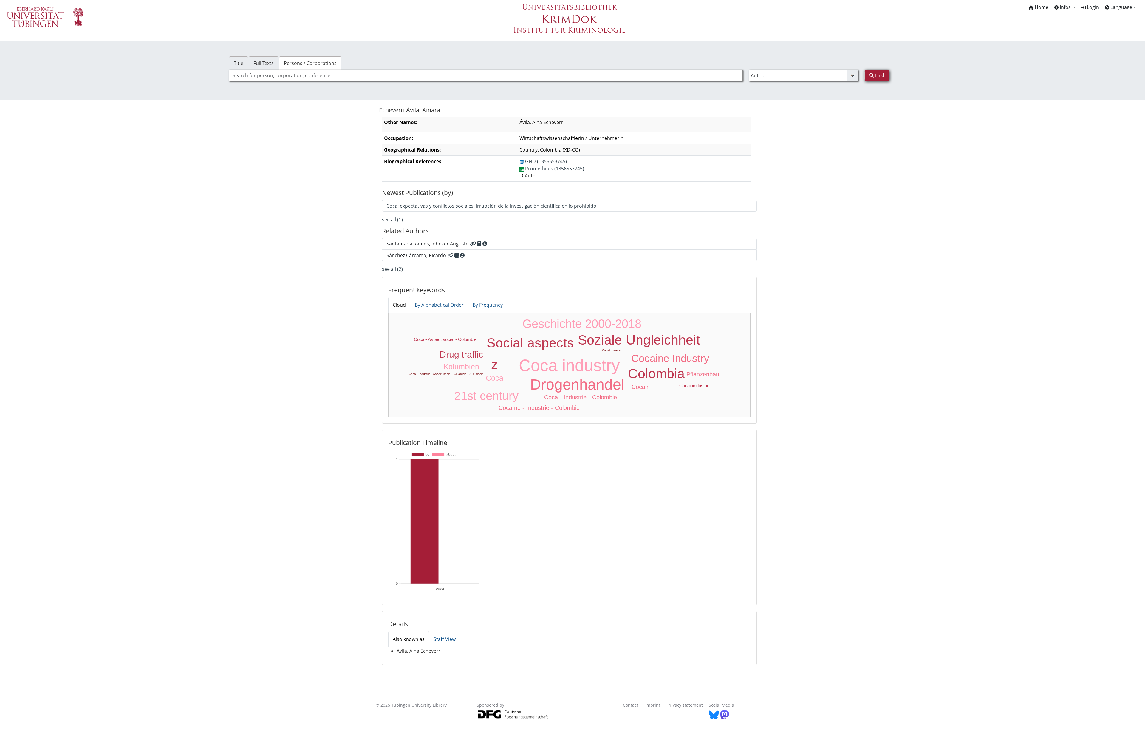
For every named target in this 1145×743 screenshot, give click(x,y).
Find (879, 75)
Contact (630, 705)
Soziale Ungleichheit (639, 339)
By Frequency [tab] (488, 305)
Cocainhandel (611, 350)
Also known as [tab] (409, 639)
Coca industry (569, 365)
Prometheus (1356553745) (554, 168)
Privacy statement (685, 705)
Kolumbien (461, 366)
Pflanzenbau (702, 374)
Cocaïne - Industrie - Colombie (539, 407)
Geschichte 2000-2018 (581, 323)
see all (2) (392, 269)
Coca (494, 378)
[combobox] (486, 75)
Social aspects (530, 342)
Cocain (641, 387)
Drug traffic (461, 354)
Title (238, 63)
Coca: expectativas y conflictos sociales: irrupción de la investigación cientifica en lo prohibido (491, 206)
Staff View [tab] (445, 639)
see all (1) (392, 219)
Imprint (652, 705)
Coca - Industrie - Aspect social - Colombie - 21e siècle (446, 374)
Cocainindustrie (694, 385)
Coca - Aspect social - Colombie (445, 339)
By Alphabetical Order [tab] (439, 305)
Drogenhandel (577, 384)
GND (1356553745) (546, 161)
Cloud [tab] (399, 305)
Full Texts (263, 63)
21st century (486, 395)
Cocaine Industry (670, 358)
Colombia (656, 373)
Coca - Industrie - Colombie (580, 397)
